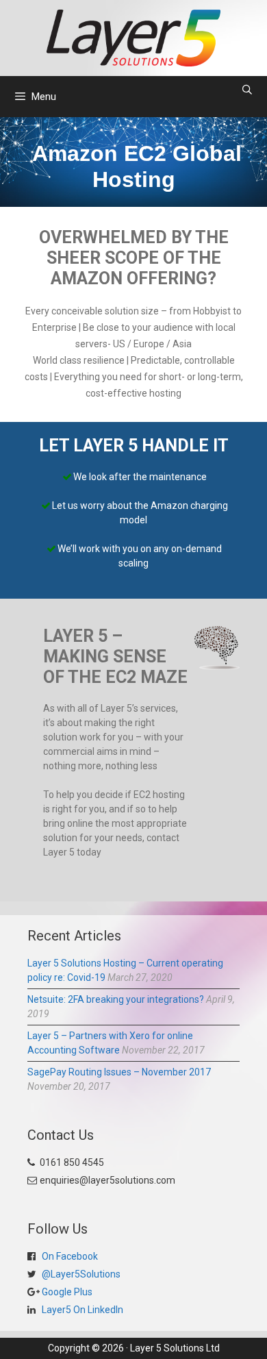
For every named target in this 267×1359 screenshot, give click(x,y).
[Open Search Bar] (247, 89)
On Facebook (69, 1256)
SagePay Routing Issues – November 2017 (119, 1072)
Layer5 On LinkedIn (81, 1309)
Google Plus (66, 1291)
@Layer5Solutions (80, 1274)
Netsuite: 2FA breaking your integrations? (115, 999)
